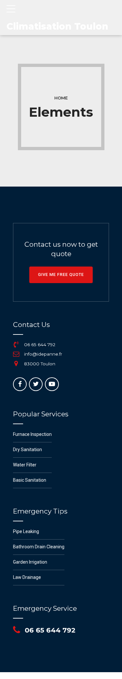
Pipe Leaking (26, 531)
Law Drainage (27, 577)
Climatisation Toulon (57, 26)
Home (61, 98)
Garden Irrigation (30, 562)
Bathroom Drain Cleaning (38, 546)
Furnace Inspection (32, 434)
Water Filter (24, 464)
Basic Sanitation (29, 480)
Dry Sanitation (27, 449)
